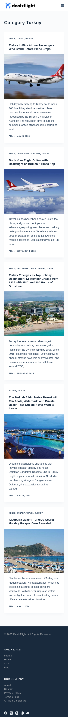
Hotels (8, 659)
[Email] (27, 713)
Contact (8, 689)
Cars (7, 663)
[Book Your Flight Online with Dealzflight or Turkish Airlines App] (34, 191)
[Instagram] (16, 713)
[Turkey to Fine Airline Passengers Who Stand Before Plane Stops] (34, 76)
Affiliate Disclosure (15, 700)
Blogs (12, 39)
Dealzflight (23, 268)
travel (20, 39)
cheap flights (24, 154)
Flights (8, 655)
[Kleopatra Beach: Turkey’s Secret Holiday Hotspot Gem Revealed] (34, 551)
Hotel (34, 268)
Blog (6, 667)
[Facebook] (5, 713)
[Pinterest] (22, 713)
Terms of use (11, 697)
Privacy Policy (12, 693)
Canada (21, 513)
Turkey (29, 39)
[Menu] (62, 5)
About (7, 685)
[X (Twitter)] (11, 713)
